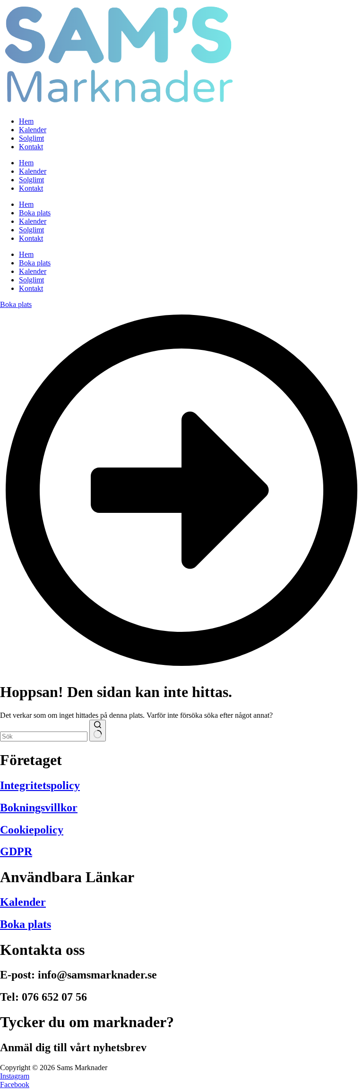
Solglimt (31, 180)
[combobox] (43, 736)
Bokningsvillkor (39, 807)
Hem (26, 163)
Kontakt (31, 188)
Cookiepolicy (31, 830)
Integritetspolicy (40, 785)
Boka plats (35, 263)
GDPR (16, 851)
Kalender (32, 171)
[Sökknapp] (97, 730)
